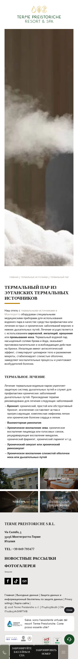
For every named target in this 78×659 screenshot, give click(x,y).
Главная (14, 277)
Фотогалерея (20, 566)
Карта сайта (22, 603)
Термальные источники (34, 277)
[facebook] (8, 582)
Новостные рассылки (30, 558)
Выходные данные (27, 595)
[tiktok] (16, 582)
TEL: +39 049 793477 (19, 549)
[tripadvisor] (24, 582)
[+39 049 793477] (4, 652)
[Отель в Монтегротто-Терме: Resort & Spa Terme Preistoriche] (39, 14)
